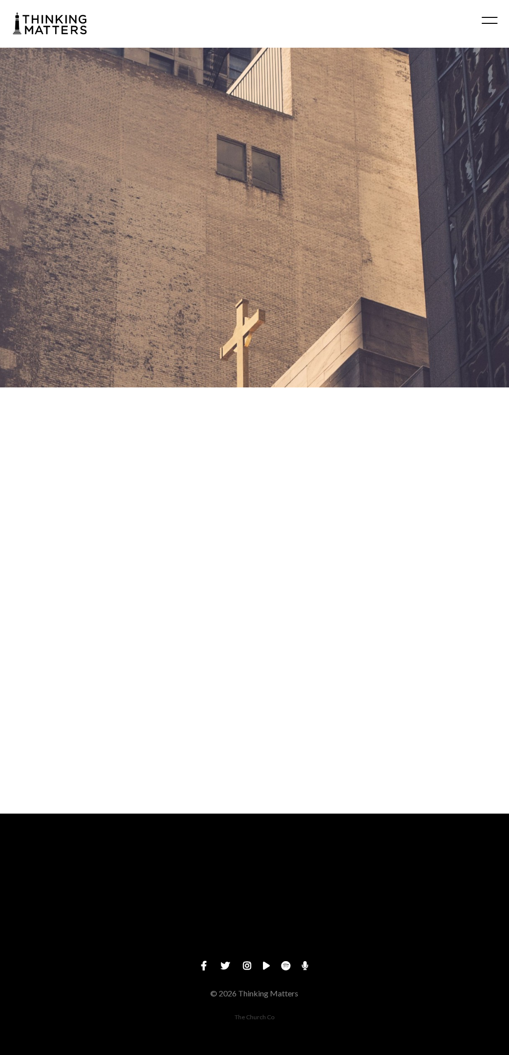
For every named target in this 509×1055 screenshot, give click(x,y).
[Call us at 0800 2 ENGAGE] (191, 868)
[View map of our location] (318, 868)
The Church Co (254, 1017)
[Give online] (445, 868)
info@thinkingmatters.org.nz (63, 924)
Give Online (445, 924)
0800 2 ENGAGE (191, 924)
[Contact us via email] (64, 868)
